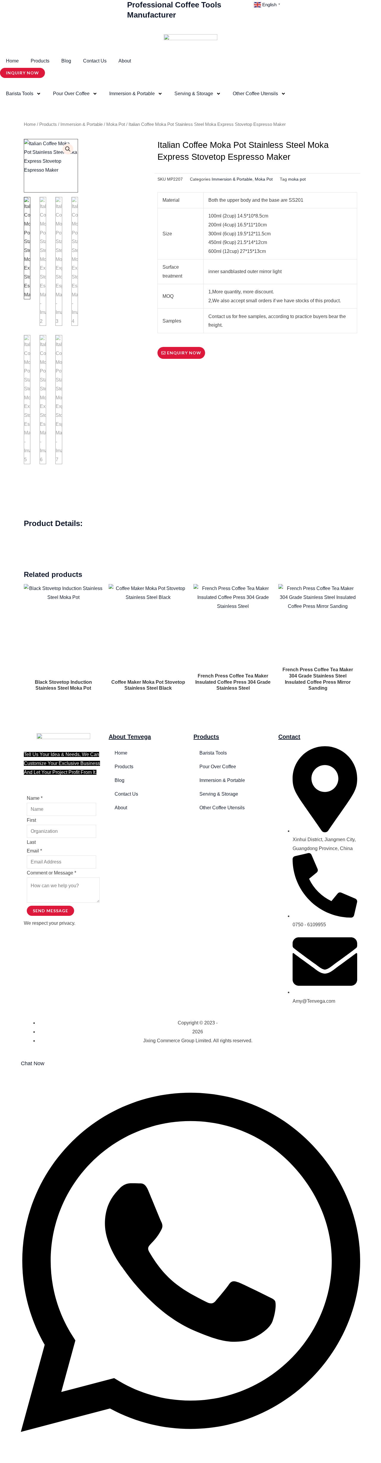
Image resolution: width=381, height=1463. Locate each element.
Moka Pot (115, 124)
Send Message (50, 910)
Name (35, 798)
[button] (68, 149)
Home (12, 60)
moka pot (297, 179)
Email (34, 850)
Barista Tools (19, 93)
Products (40, 60)
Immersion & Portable (132, 93)
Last (31, 842)
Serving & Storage (193, 93)
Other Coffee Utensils (255, 93)
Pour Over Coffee (71, 93)
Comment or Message (51, 872)
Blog (66, 60)
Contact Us (95, 60)
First (31, 820)
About (124, 60)
